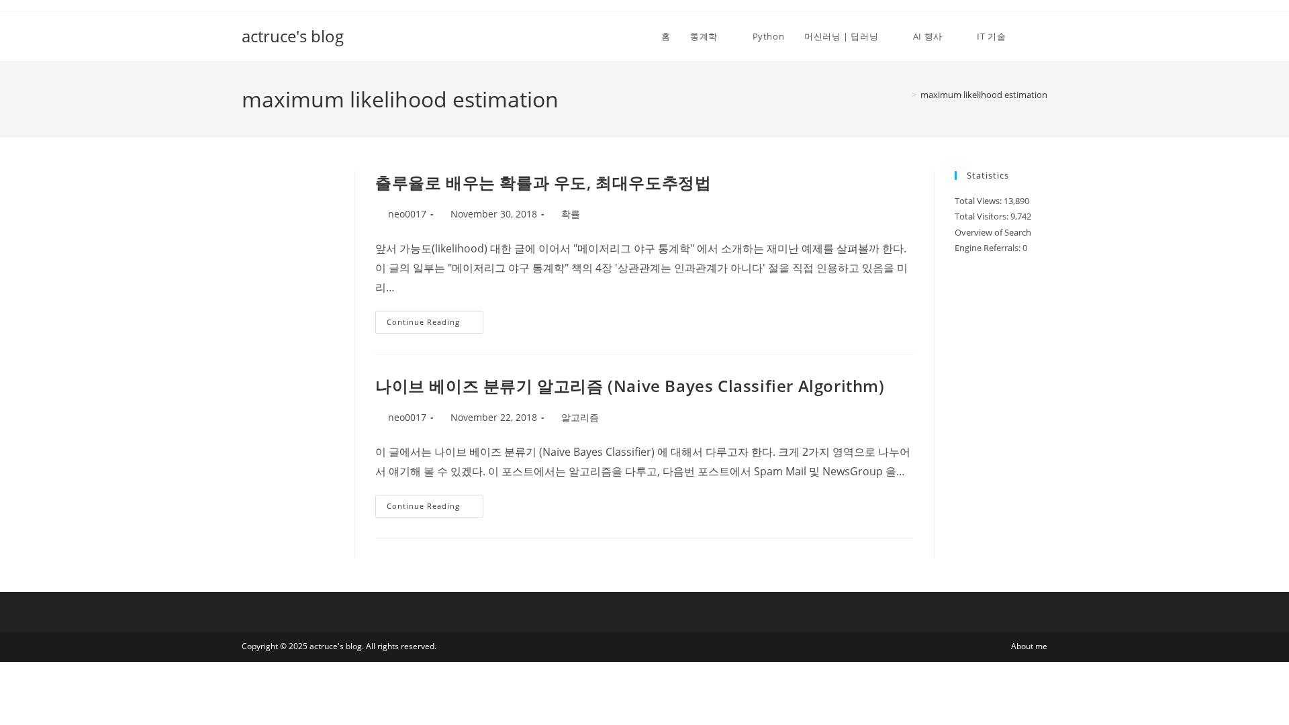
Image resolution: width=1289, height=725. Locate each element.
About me (1029, 646)
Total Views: (979, 201)
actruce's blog (293, 36)
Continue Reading (429, 325)
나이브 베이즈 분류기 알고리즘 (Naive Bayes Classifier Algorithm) (630, 386)
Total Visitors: (982, 216)
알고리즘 (580, 417)
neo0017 (407, 213)
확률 (570, 213)
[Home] (904, 95)
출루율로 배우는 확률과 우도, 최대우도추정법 (543, 182)
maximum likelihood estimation (983, 95)
